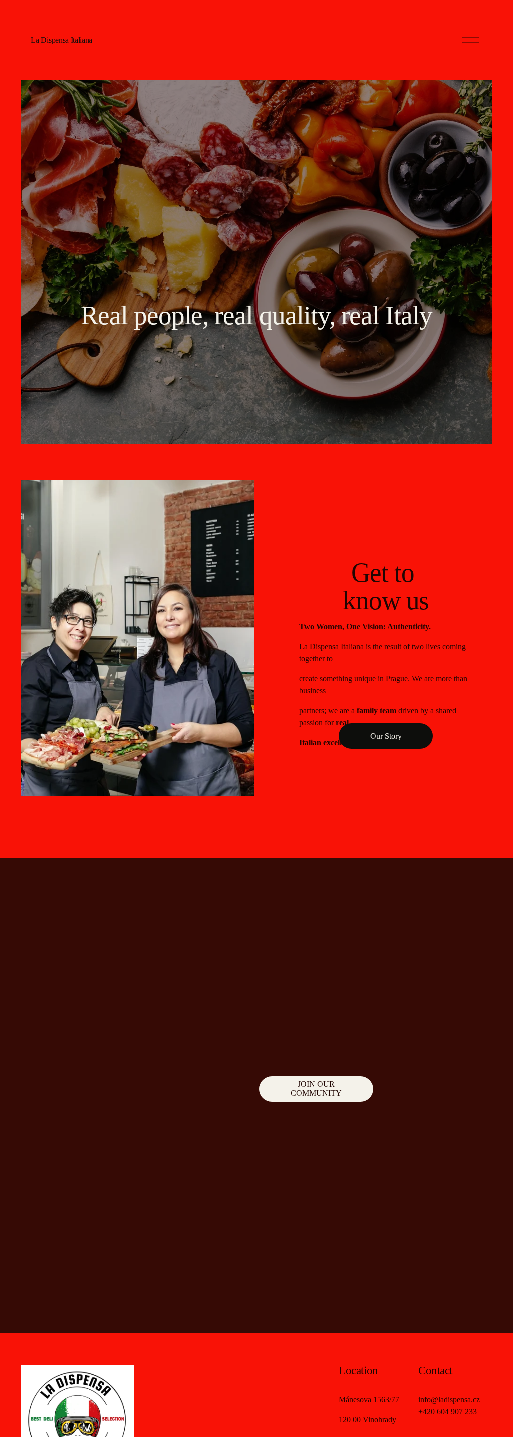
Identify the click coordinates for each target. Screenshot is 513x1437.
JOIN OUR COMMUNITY (316, 1088)
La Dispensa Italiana (61, 40)
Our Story (386, 736)
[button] (169, 933)
